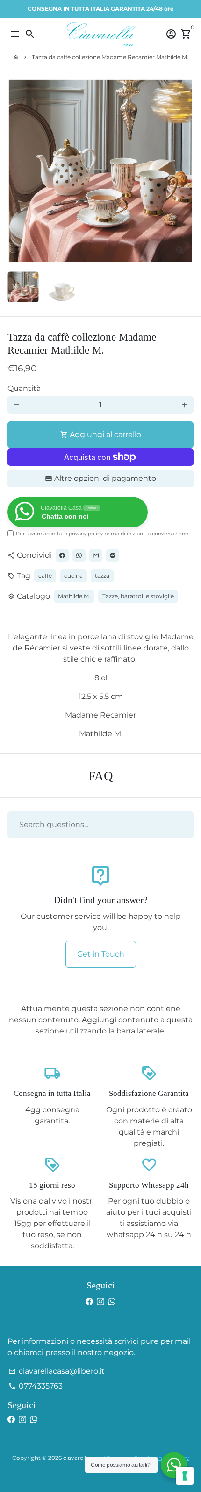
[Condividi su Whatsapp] (79, 555)
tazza (102, 575)
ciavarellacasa (82, 1457)
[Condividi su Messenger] (112, 555)
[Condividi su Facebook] (62, 555)
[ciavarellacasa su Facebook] (89, 1301)
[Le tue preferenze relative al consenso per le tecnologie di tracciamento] (185, 1476)
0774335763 (35, 1386)
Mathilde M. (74, 596)
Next (185, 171)
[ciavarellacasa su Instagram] (100, 1301)
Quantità (24, 388)
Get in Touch (100, 954)
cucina (73, 575)
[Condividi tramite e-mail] (95, 555)
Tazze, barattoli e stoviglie (138, 596)
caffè (45, 575)
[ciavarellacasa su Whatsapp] (111, 1301)
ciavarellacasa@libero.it (56, 1371)
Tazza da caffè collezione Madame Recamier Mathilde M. (110, 57)
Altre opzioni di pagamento (105, 478)
